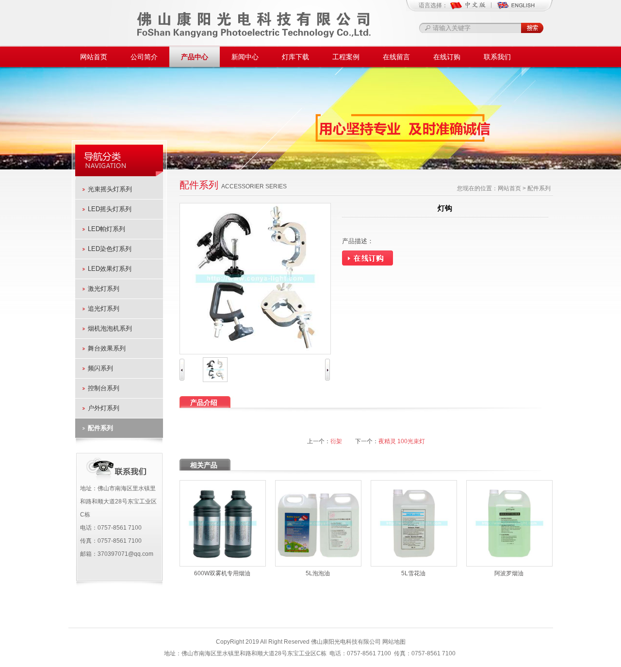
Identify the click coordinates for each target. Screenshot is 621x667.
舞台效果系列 (107, 348)
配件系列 (100, 428)
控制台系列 (103, 388)
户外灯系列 (103, 408)
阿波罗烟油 (508, 573)
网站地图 (394, 641)
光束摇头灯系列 (110, 189)
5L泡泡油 (318, 573)
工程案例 (346, 57)
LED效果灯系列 (109, 268)
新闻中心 (245, 57)
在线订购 (446, 57)
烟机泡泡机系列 (110, 328)
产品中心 (194, 57)
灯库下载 (295, 57)
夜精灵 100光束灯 (401, 441)
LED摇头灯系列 (109, 209)
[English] (515, 8)
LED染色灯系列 (109, 248)
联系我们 (497, 57)
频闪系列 (100, 368)
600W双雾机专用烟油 (222, 573)
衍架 (336, 441)
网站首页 (93, 57)
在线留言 (396, 57)
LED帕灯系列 (106, 229)
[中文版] (472, 8)
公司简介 (144, 57)
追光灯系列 (103, 308)
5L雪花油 (413, 573)
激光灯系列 (103, 288)
